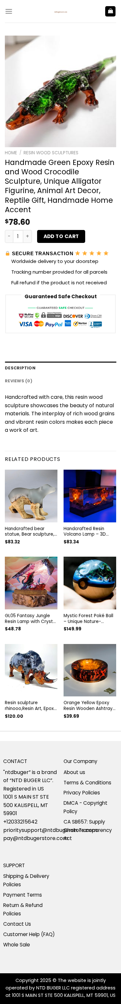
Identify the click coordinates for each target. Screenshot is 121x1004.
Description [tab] (20, 368)
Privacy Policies (82, 792)
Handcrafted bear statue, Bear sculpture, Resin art (29, 531)
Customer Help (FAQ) (29, 934)
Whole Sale (16, 944)
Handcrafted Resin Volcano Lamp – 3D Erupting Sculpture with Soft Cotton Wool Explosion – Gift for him (89, 531)
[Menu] (9, 11)
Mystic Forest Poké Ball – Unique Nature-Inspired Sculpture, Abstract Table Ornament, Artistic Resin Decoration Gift (90, 618)
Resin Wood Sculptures (51, 153)
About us (74, 772)
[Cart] (110, 11)
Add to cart (61, 236)
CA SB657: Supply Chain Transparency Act (88, 830)
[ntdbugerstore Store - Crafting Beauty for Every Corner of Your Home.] (60, 11)
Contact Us (17, 924)
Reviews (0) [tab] (18, 381)
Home (11, 153)
